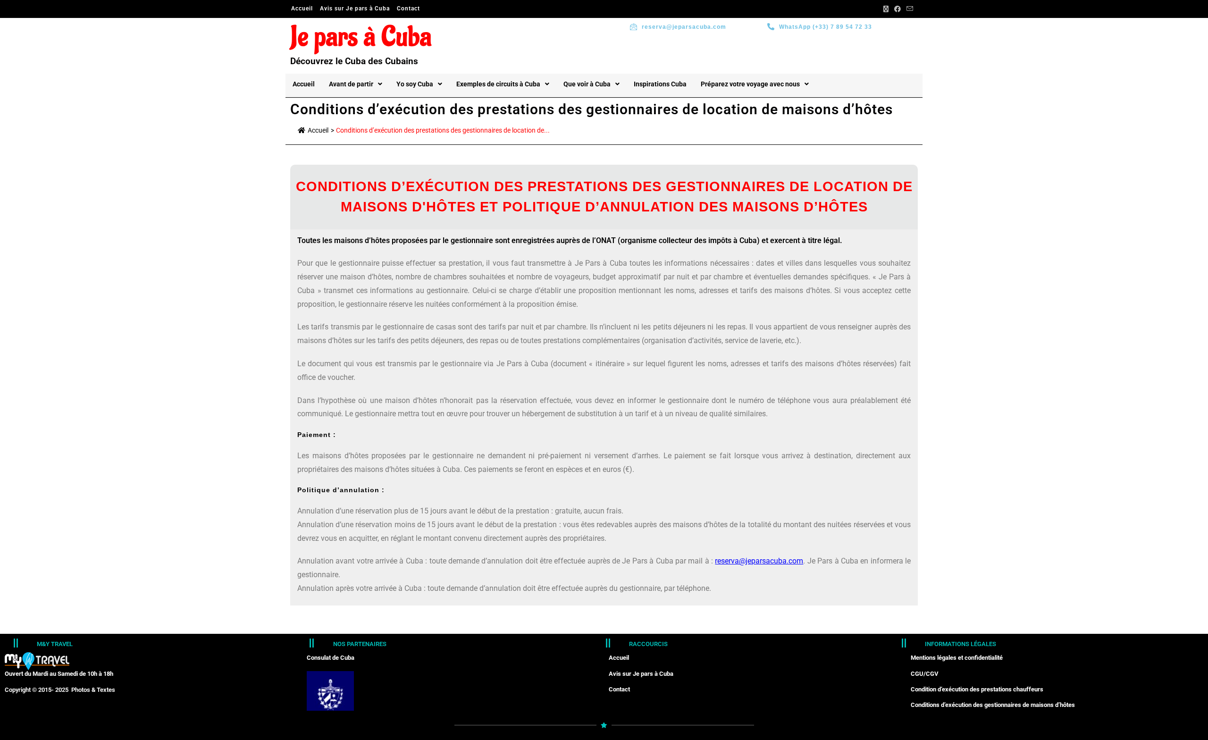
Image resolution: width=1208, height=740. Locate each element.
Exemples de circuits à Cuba (498, 84)
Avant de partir (351, 84)
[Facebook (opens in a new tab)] (897, 9)
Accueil (302, 8)
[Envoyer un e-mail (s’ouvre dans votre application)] (908, 9)
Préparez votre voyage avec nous (750, 84)
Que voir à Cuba (587, 84)
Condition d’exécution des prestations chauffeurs (977, 689)
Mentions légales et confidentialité (957, 657)
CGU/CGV (925, 673)
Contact (408, 8)
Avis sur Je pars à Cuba (355, 8)
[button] (355, 84)
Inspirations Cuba (660, 84)
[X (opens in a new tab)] (886, 9)
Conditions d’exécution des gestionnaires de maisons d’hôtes (993, 704)
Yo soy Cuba (414, 84)
